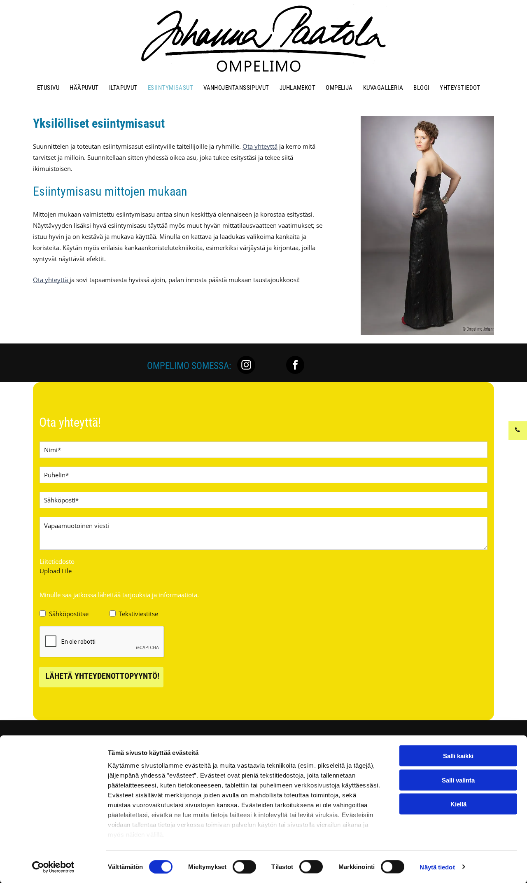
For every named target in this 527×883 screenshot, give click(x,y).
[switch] (244, 866)
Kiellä (458, 804)
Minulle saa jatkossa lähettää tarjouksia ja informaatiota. (119, 595)
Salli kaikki (458, 755)
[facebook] (295, 366)
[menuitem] (49, 88)
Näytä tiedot (437, 866)
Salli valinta (458, 779)
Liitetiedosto (57, 561)
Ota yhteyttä (260, 146)
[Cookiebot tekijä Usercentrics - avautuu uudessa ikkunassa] (53, 867)
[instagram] (246, 366)
